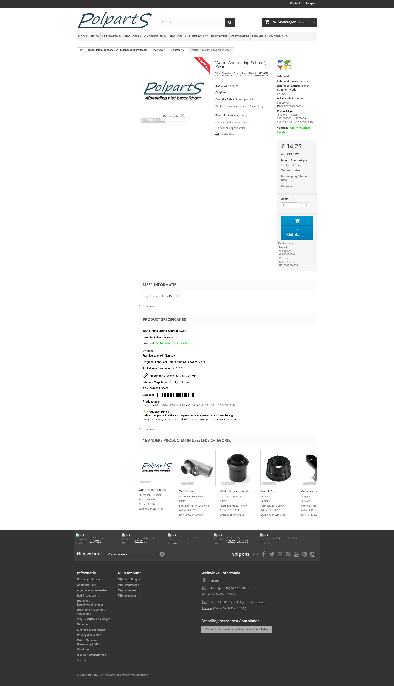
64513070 (295, 114)
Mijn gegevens (127, 595)
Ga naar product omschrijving (232, 122)
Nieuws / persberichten (91, 654)
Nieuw (94, 36)
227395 (281, 94)
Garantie (286, 186)
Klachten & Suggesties (91, 629)
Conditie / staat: (225, 99)
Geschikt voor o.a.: (227, 115)
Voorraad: (283, 127)
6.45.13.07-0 (284, 122)
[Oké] (162, 554)
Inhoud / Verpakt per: (294, 160)
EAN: (280, 106)
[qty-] (300, 205)
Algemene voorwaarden (92, 590)
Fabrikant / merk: (288, 81)
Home (82, 36)
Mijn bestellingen (129, 579)
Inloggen (309, 3)
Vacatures (83, 649)
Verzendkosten (290, 170)
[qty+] (306, 205)
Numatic (304, 81)
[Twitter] (272, 554)
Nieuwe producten (88, 579)
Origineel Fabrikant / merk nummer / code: (293, 87)
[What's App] (255, 554)
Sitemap (82, 660)
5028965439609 (303, 122)
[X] (280, 554)
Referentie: (222, 86)
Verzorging (240, 36)
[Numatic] (284, 65)
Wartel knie (186, 491)
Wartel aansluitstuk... (315, 491)
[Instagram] (312, 554)
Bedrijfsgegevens (88, 595)
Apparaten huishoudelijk (121, 36)
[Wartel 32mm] (278, 468)
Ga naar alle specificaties (230, 128)
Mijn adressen (127, 590)
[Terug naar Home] (81, 50)
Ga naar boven (147, 306)
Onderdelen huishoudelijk (165, 36)
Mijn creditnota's (128, 584)
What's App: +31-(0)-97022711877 (229, 588)
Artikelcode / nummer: (291, 98)
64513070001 (285, 118)
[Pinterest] (304, 554)
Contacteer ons (86, 584)
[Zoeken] (230, 22)
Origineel (221, 92)
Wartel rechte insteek (153, 489)
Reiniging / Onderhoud (270, 36)
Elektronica (198, 36)
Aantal (285, 199)
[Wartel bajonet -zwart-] (238, 468)
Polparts (214, 580)
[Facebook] (263, 554)
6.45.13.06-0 (173, 296)
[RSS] (288, 554)
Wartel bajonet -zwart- (234, 491)
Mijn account (129, 572)
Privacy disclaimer (89, 635)
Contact (295, 3)
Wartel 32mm (269, 491)
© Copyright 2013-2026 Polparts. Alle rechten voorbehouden (112, 674)
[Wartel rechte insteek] (157, 467)
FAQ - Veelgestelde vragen (93, 619)
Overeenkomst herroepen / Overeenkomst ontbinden (236, 629)
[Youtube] (296, 554)
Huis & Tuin (219, 36)
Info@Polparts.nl (228, 602)
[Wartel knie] (197, 468)
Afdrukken (228, 134)
